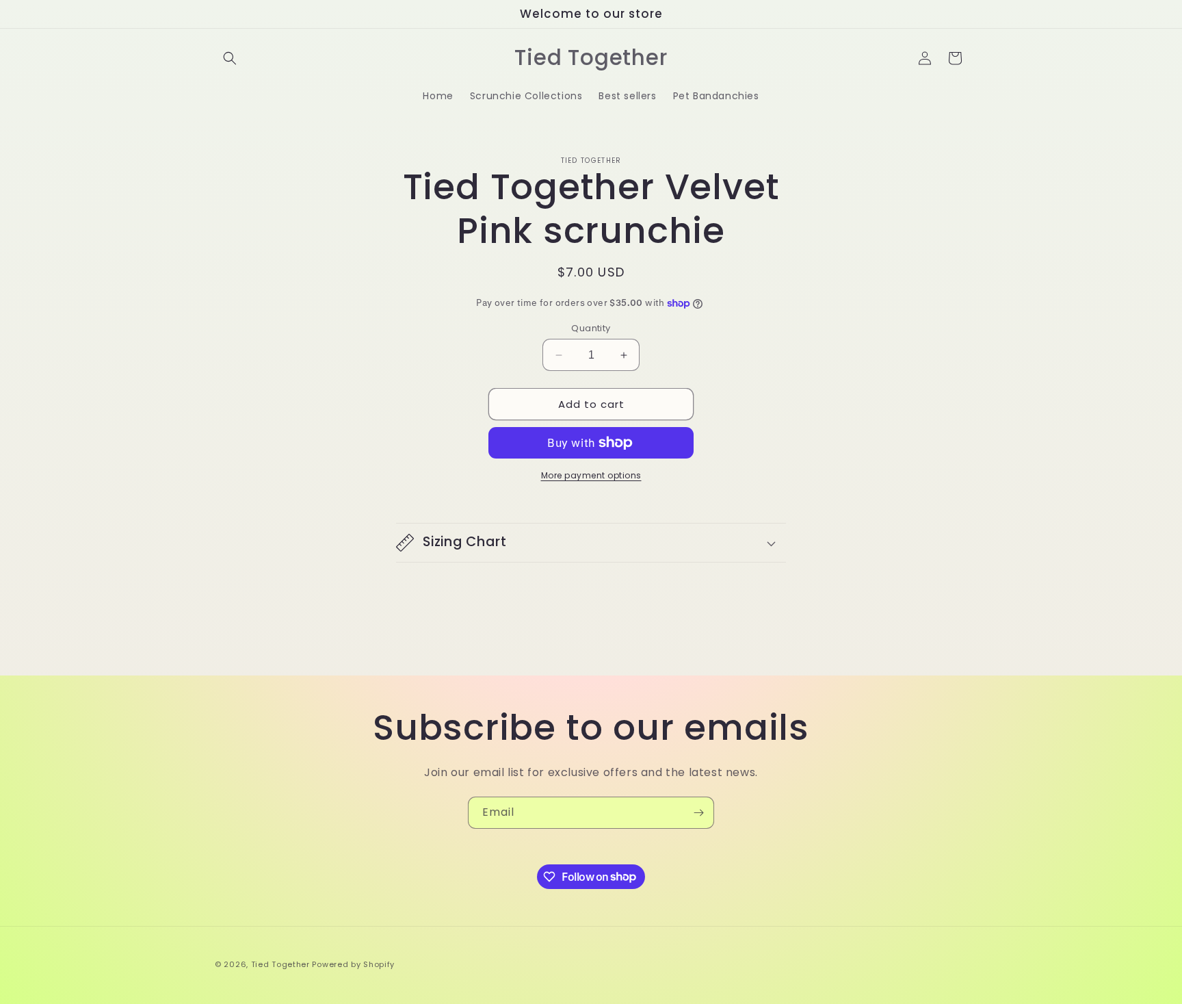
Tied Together (280, 964)
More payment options (591, 475)
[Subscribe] (698, 813)
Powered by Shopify (353, 964)
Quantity (590, 328)
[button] (230, 58)
